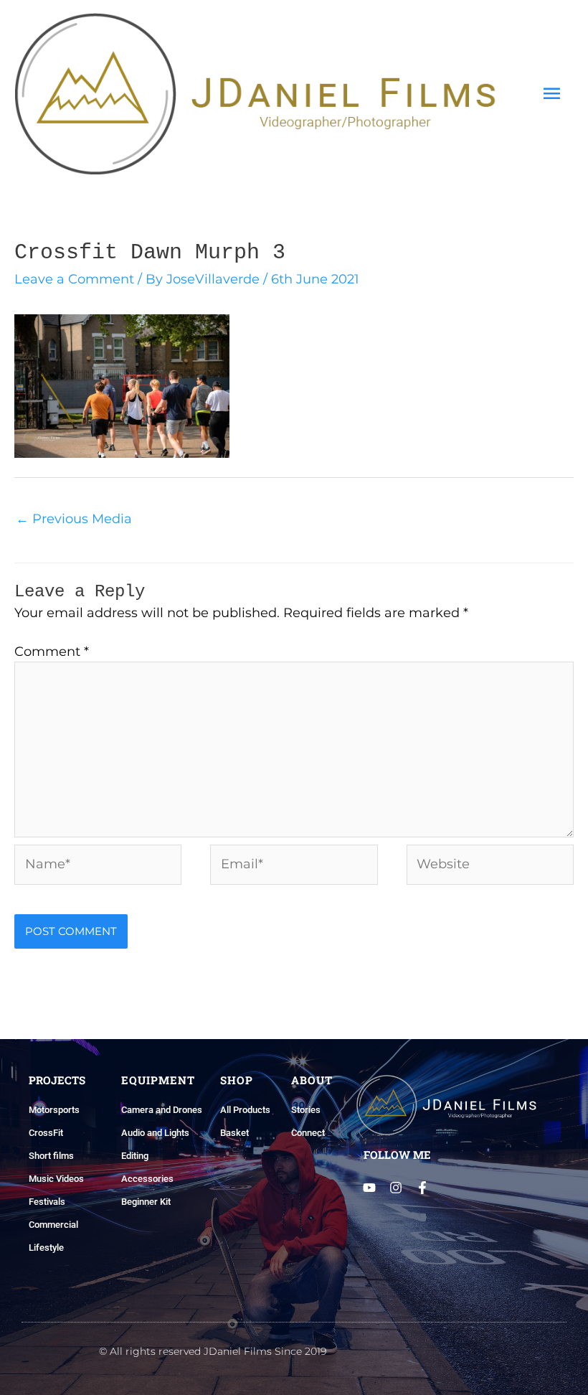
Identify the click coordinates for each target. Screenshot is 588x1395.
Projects (57, 1080)
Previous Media (74, 519)
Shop (236, 1080)
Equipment (158, 1080)
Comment (51, 651)
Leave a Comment (74, 279)
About (312, 1080)
